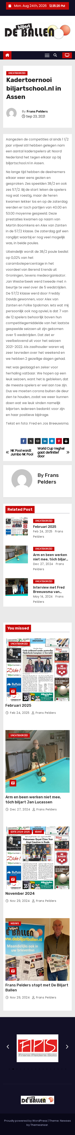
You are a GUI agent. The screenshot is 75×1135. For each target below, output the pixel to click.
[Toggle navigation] (47, 55)
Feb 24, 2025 (42, 531)
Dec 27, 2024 (43, 564)
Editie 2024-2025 (20, 831)
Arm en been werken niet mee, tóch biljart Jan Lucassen (50, 559)
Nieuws (15, 923)
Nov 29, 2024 (20, 901)
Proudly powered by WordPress (26, 1121)
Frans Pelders (37, 111)
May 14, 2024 (43, 596)
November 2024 (20, 893)
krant (38, 831)
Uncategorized (16, 73)
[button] (56, 55)
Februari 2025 (44, 527)
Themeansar (39, 1125)
